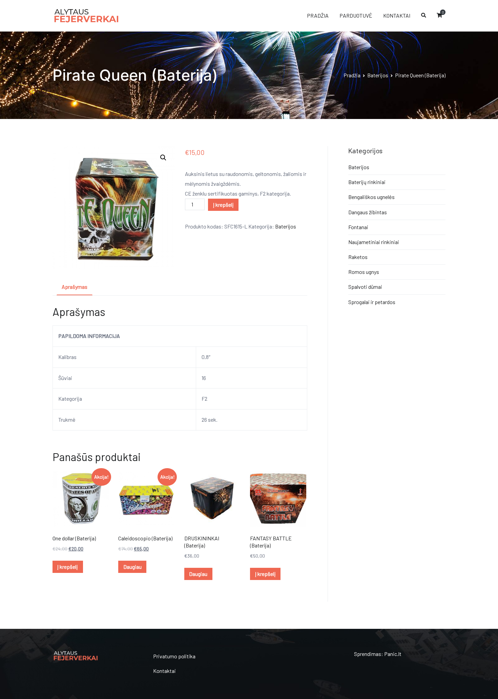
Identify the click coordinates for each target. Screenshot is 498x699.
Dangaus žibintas (367, 212)
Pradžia (352, 75)
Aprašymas (74, 286)
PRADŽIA (318, 15)
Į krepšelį (223, 204)
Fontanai (358, 227)
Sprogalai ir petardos (371, 302)
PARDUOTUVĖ (355, 15)
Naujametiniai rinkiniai (373, 242)
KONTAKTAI (396, 15)
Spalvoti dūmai (365, 286)
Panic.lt (392, 654)
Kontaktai (164, 670)
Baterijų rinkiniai (367, 182)
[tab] (74, 287)
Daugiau (132, 566)
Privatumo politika (174, 656)
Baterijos (377, 75)
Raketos (358, 257)
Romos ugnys (363, 271)
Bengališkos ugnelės (371, 197)
